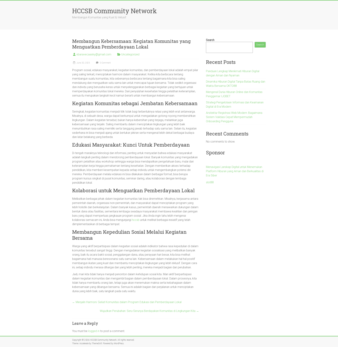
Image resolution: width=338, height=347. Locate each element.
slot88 (210, 182)
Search (210, 40)
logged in (93, 331)
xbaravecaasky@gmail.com (93, 54)
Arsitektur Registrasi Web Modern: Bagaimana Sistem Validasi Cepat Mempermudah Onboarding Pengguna (234, 117)
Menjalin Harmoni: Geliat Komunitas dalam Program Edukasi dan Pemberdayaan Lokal (126, 302)
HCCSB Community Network (114, 11)
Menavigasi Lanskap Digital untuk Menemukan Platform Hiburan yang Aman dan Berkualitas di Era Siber (235, 171)
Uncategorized (130, 54)
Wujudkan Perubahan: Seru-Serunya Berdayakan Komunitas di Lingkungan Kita (149, 311)
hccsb (135, 220)
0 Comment (105, 63)
